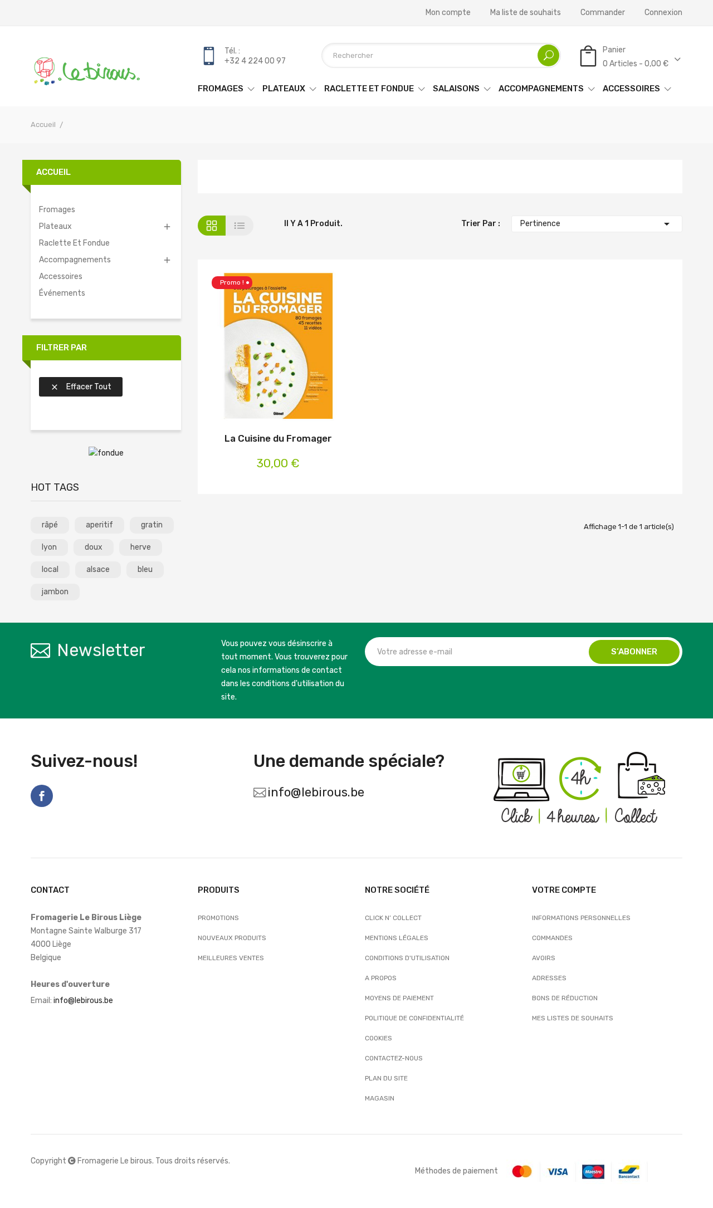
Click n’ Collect (393, 918)
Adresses (549, 978)
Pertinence (597, 224)
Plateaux (55, 226)
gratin (152, 525)
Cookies (378, 1038)
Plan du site (386, 1078)
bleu (145, 569)
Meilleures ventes (231, 958)
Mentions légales (396, 938)
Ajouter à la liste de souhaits (278, 348)
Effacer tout (80, 387)
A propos (381, 978)
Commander (602, 12)
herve (140, 547)
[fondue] (106, 453)
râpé (50, 525)
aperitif (99, 525)
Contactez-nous (394, 1058)
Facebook (42, 796)
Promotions (218, 918)
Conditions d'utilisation (407, 958)
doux (93, 547)
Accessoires (60, 276)
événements (62, 293)
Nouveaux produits (232, 938)
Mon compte (448, 12)
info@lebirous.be (315, 792)
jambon (55, 591)
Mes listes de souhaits (572, 1018)
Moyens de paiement (399, 998)
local (50, 569)
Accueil (53, 172)
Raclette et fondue (74, 243)
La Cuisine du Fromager (278, 438)
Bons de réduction (565, 998)
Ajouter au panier (249, 348)
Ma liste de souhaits (525, 12)
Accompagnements (75, 260)
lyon (49, 547)
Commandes (552, 938)
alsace (98, 569)
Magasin (379, 1098)
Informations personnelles (581, 918)
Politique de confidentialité (414, 1018)
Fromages (57, 209)
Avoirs (543, 958)
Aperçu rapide (308, 348)
